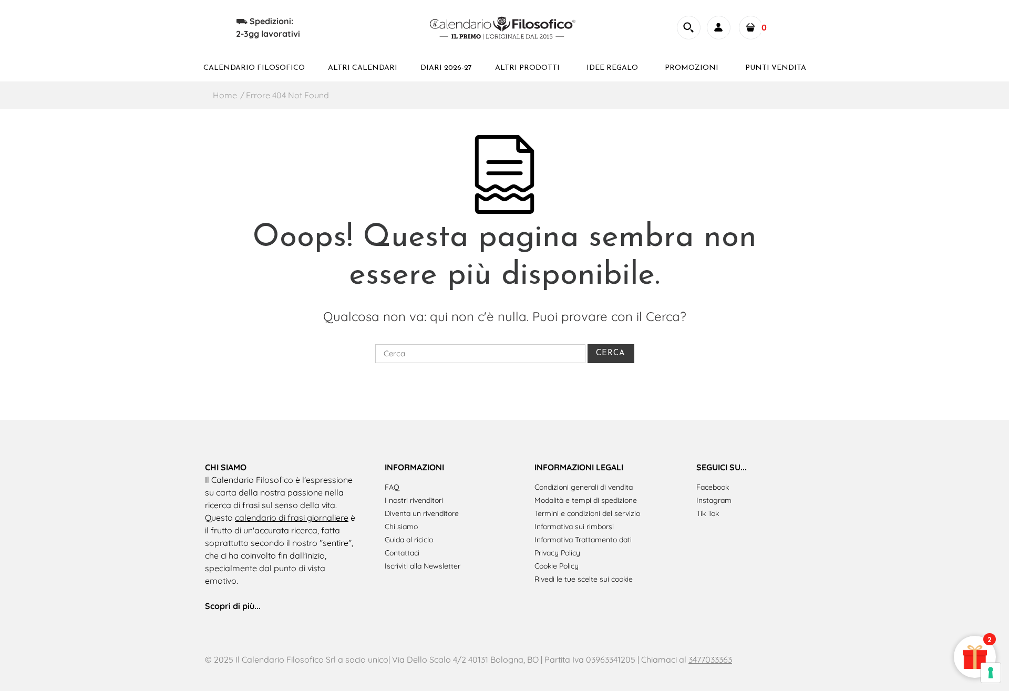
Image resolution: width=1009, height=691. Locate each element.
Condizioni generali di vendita (583, 487)
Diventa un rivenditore (422, 513)
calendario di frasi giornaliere (291, 517)
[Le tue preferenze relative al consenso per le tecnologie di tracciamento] (991, 673)
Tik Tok (707, 513)
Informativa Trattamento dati (583, 539)
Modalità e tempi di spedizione (585, 500)
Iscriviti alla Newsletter (422, 566)
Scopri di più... (233, 606)
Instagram (714, 500)
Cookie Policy (556, 566)
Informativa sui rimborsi (574, 526)
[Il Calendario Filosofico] (504, 26)
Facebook (712, 487)
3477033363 (710, 659)
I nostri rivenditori (414, 500)
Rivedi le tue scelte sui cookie (583, 579)
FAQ (392, 487)
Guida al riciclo (409, 539)
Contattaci (402, 553)
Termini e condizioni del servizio (587, 513)
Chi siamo (401, 526)
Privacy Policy (557, 553)
